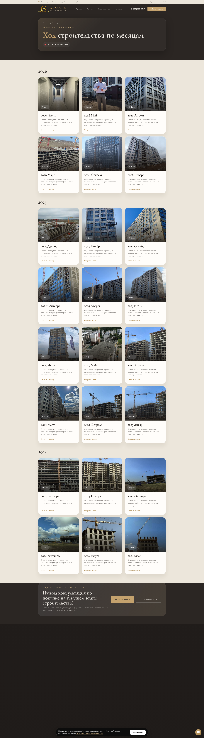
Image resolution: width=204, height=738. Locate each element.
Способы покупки (149, 599)
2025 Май (90, 365)
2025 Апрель (136, 365)
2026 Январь (136, 175)
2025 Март (48, 425)
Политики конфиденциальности (89, 733)
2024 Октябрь (137, 496)
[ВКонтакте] (160, 2)
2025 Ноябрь (92, 246)
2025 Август (92, 306)
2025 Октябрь (137, 246)
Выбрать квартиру (157, 9)
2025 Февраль (93, 425)
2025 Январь (136, 425)
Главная (46, 23)
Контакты (118, 9)
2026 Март (48, 175)
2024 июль (134, 556)
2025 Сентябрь (50, 306)
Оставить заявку (122, 599)
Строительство (104, 9)
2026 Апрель (136, 115)
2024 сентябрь (50, 556)
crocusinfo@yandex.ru (150, 2)
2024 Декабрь (50, 496)
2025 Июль (135, 306)
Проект (79, 9)
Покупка (90, 9)
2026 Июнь (48, 115)
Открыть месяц (47, 130)
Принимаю (137, 732)
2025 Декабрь (50, 246)
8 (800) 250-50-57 (138, 9)
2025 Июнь (48, 365)
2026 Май (90, 115)
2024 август (91, 556)
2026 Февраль (93, 175)
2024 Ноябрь (92, 496)
